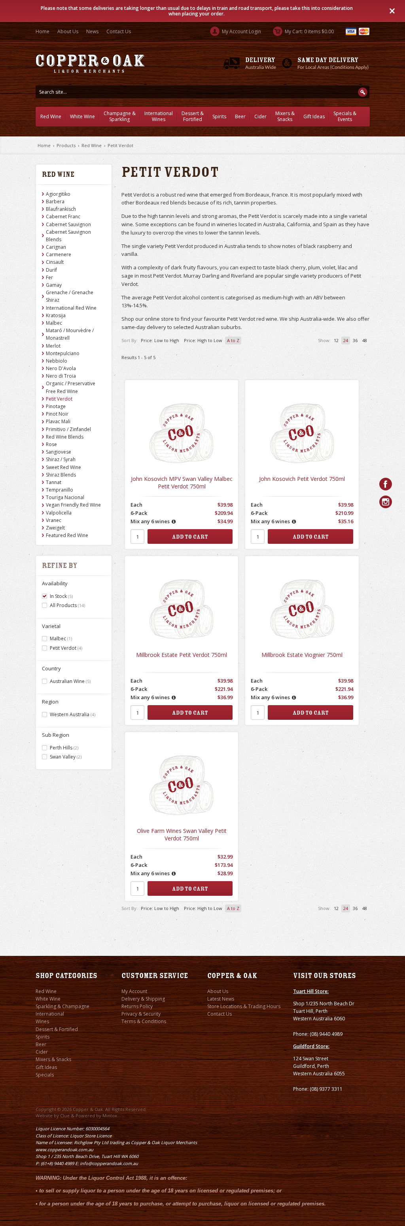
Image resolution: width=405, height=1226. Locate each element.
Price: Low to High (160, 340)
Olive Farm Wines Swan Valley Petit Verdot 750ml (182, 834)
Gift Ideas (314, 116)
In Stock (61, 596)
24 (345, 340)
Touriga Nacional (65, 497)
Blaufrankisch (61, 209)
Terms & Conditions (143, 1021)
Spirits (219, 116)
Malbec (54, 323)
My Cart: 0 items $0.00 (309, 31)
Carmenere (58, 254)
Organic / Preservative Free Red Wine (70, 387)
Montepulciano (62, 353)
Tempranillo (59, 489)
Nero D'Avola (61, 368)
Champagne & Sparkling (120, 116)
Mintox (109, 1115)
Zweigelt (55, 527)
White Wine (82, 116)
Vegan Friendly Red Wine (73, 504)
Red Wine (50, 116)
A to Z (233, 340)
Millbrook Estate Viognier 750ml (302, 654)
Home (42, 31)
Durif (51, 270)
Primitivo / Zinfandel (68, 429)
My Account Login (241, 31)
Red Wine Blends (64, 436)
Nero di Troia (61, 376)
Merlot (53, 345)
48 (364, 340)
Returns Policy (137, 1006)
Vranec (53, 520)
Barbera (55, 201)
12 (336, 340)
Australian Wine (70, 681)
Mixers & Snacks (285, 116)
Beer (240, 116)
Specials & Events (344, 116)
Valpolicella (59, 512)
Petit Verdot (120, 145)
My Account (134, 991)
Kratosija (56, 315)
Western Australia (72, 714)
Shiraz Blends (61, 474)
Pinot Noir (57, 414)
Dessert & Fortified (193, 116)
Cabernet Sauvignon (68, 224)
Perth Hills (64, 747)
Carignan (56, 247)
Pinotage (56, 406)
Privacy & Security (141, 1013)
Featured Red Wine (67, 535)
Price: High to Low (203, 340)
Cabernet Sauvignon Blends (68, 236)
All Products (67, 605)
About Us (67, 31)
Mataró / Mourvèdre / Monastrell (70, 334)
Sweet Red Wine (63, 467)
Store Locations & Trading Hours (243, 1006)
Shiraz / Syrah (61, 459)
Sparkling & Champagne (62, 1006)
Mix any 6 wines (150, 521)
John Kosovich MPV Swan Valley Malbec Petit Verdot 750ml (182, 482)
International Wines (158, 116)
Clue (65, 1115)
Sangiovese (58, 451)
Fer (49, 277)
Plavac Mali (58, 421)
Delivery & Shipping (143, 998)
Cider (260, 116)
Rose (51, 444)
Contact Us (118, 31)
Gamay (54, 285)
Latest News (220, 998)
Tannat (53, 482)
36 (355, 340)
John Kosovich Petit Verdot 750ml (302, 478)
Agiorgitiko (58, 194)
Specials (45, 1074)
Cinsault (55, 262)
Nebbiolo (56, 361)
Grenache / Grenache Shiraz (69, 296)
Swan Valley (65, 756)
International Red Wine (71, 308)
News (92, 31)
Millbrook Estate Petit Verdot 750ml (181, 654)
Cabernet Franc (63, 216)
